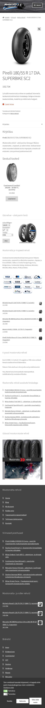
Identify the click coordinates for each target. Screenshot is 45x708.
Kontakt (8, 523)
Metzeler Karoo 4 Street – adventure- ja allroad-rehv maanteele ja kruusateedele (22, 412)
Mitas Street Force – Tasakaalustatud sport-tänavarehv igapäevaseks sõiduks (20, 424)
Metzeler (8, 677)
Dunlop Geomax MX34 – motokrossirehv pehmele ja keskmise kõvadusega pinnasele (22, 418)
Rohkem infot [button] (8, 688)
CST (6, 660)
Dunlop (8, 664)
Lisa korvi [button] (11, 199)
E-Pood (13, 17)
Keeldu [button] (9, 701)
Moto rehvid (21, 17)
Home (7, 498)
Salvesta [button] (22, 701)
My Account (9, 506)
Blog (7, 502)
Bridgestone (10, 652)
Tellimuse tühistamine (13, 519)
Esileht (7, 17)
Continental (10, 656)
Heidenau (8, 668)
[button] (39, 29)
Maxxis (7, 673)
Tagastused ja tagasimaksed (15, 515)
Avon (7, 647)
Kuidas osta (9, 511)
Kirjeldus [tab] (6, 124)
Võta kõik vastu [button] (35, 701)
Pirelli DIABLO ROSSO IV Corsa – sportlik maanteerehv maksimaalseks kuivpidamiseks (23, 391)
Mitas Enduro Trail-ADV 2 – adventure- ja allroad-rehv (23, 402)
